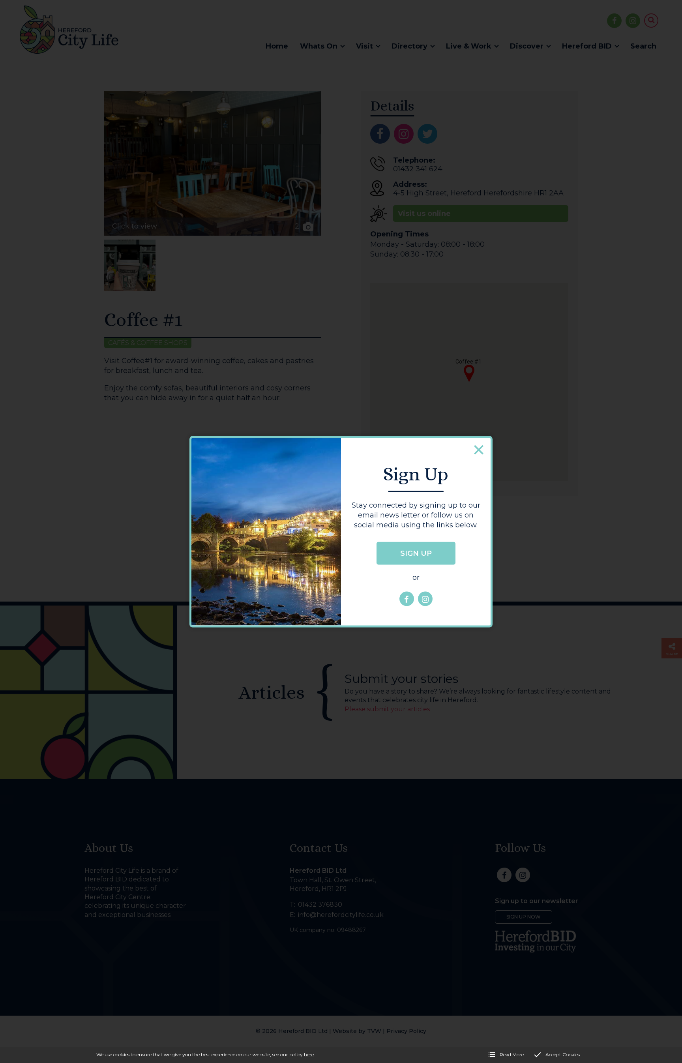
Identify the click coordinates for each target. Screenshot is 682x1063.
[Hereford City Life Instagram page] (425, 599)
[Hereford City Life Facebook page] (406, 599)
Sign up (416, 553)
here (309, 1054)
